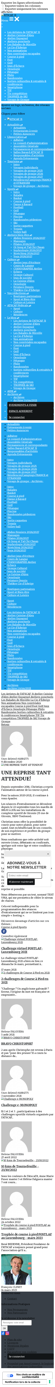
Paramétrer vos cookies (22, 1351)
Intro (16, 164)
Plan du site (14, 1339)
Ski (15, 222)
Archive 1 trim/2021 (25, 400)
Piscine (18, 216)
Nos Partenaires (17, 1312)
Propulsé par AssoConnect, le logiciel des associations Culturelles (30, 1365)
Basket (17, 198)
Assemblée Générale (25, 146)
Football (18, 207)
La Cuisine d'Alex (24, 280)
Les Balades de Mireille (21, 44)
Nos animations (17, 50)
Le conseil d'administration (30, 143)
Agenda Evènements (25, 158)
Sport (16, 308)
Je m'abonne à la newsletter (18, 1318)
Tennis (17, 228)
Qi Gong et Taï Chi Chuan (28, 247)
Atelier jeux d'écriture (26, 262)
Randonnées (15, 78)
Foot (10, 59)
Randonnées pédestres (27, 219)
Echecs (17, 271)
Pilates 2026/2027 (24, 244)
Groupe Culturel (23, 274)
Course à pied (15, 56)
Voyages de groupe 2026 (28, 173)
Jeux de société (22, 277)
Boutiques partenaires (27, 296)
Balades (18, 195)
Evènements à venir (25, 130)
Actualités (19, 127)
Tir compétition (17, 93)
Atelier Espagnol (17, 38)
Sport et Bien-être (24, 299)
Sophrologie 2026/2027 (27, 250)
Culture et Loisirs (24, 302)
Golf (10, 62)
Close (48, 853)
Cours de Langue (23, 265)
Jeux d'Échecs (15, 65)
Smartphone (15, 87)
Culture (18, 311)
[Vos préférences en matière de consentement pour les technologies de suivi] (50, 1382)
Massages (19, 241)
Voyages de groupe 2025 (28, 170)
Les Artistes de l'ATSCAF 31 (23, 32)
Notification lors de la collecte (22, 1381)
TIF (9, 90)
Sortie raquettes (23, 225)
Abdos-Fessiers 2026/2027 (29, 238)
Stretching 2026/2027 (26, 253)
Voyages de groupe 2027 (28, 176)
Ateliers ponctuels (18, 41)
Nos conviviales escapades (23, 53)
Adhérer (18, 140)
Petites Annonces (24, 133)
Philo (10, 75)
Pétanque (13, 72)
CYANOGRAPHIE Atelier (27, 268)
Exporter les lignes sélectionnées (22, 2)
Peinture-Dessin (23, 287)
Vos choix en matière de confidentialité (30, 1375)
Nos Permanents (17, 1309)
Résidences (20, 314)
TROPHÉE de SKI (17, 96)
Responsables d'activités (28, 155)
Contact (12, 1298)
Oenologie (13, 68)
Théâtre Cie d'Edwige (26, 290)
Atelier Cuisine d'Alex (20, 35)
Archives (18, 397)
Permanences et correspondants (33, 149)
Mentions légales (18, 1345)
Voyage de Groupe (18, 99)
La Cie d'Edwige (17, 47)
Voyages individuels (25, 167)
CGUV (11, 1348)
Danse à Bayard (22, 204)
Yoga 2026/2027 (22, 256)
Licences (12, 1342)
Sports (23, 927)
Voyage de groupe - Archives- (31, 185)
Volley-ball (20, 231)
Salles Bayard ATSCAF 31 (28, 152)
